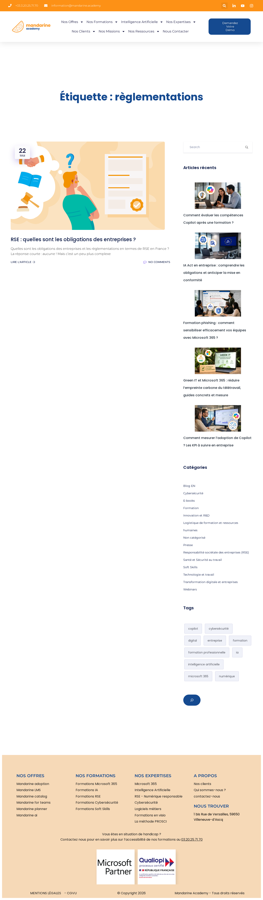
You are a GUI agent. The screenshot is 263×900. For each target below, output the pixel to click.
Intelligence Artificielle (139, 22)
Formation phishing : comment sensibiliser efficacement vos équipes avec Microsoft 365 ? (214, 330)
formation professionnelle (206, 652)
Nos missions (109, 31)
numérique (227, 676)
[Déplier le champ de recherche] (192, 700)
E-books (189, 500)
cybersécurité (219, 629)
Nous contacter (176, 31)
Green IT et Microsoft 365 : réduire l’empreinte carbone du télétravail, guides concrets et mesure (212, 388)
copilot (193, 629)
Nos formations (100, 22)
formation (240, 640)
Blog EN (189, 486)
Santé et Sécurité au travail (202, 560)
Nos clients (81, 31)
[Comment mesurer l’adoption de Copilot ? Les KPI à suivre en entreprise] (218, 418)
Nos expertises (178, 22)
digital (192, 640)
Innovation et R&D (196, 515)
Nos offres (69, 22)
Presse (188, 545)
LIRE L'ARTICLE (21, 262)
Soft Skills (190, 567)
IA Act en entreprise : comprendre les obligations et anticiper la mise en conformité (214, 272)
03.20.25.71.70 (192, 839)
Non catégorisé (194, 537)
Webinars (190, 589)
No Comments (159, 262)
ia (237, 652)
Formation (191, 508)
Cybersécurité (193, 493)
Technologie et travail (198, 574)
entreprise (215, 640)
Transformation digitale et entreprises (210, 582)
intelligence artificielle (204, 664)
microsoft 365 (198, 676)
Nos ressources (141, 31)
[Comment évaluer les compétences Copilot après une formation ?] (218, 195)
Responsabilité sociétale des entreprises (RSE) (216, 552)
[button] (224, 5)
